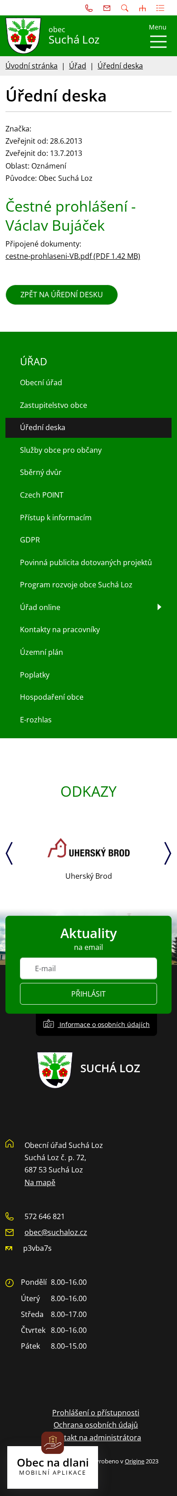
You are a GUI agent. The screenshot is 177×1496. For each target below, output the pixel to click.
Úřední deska (120, 66)
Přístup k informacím (56, 518)
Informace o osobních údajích (104, 1024)
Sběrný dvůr (41, 472)
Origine (134, 1461)
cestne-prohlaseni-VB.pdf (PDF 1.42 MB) (72, 256)
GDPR (30, 540)
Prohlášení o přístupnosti (95, 1413)
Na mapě (40, 1182)
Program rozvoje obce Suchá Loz (76, 585)
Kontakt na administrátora (95, 1438)
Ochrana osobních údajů (96, 1425)
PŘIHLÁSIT (88, 994)
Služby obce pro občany (61, 450)
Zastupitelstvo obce (53, 405)
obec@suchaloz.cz (56, 1232)
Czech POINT (42, 495)
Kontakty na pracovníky (60, 629)
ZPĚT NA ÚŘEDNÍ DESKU (61, 295)
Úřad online (40, 607)
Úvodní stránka (31, 66)
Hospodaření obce (52, 697)
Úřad (77, 66)
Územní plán (41, 652)
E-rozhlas (36, 720)
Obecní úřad (41, 382)
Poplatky (34, 675)
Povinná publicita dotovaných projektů (86, 562)
